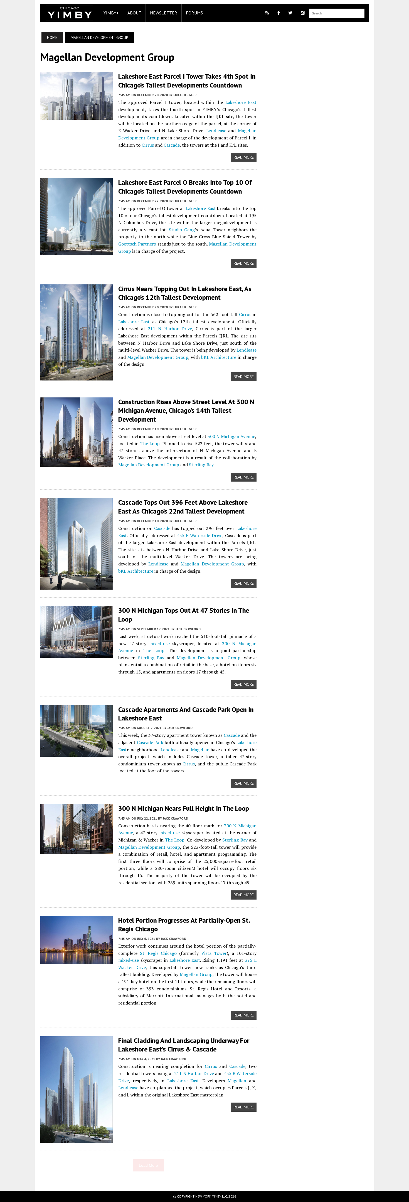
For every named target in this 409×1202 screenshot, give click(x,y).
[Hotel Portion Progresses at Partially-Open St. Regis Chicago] (76, 960)
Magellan (200, 750)
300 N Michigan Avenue (231, 436)
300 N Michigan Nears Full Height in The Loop (183, 808)
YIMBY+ (111, 13)
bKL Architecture (218, 357)
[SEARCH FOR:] (336, 13)
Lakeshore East (241, 102)
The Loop (150, 443)
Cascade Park (150, 742)
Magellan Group (196, 974)
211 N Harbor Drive (170, 328)
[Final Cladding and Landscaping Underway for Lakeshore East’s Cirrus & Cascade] (76, 1139)
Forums (194, 13)
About (134, 13)
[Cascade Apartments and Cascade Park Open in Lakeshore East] (76, 753)
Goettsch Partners (137, 244)
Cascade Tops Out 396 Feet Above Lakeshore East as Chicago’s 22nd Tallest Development (183, 506)
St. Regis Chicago (158, 953)
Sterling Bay (201, 465)
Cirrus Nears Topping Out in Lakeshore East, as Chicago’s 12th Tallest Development (185, 293)
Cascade (172, 145)
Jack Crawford (188, 629)
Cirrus (148, 145)
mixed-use (159, 643)
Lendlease (216, 130)
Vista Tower (214, 953)
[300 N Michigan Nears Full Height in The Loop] (76, 850)
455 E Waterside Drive (200, 535)
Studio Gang (182, 230)
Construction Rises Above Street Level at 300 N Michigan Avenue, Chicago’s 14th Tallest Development (186, 410)
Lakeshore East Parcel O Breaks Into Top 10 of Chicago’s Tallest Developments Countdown (185, 186)
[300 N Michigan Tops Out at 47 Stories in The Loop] (76, 654)
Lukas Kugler (185, 95)
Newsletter (163, 13)
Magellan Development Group (157, 357)
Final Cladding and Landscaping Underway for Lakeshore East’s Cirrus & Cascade (183, 1044)
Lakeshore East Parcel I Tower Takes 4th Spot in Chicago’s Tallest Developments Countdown (186, 80)
